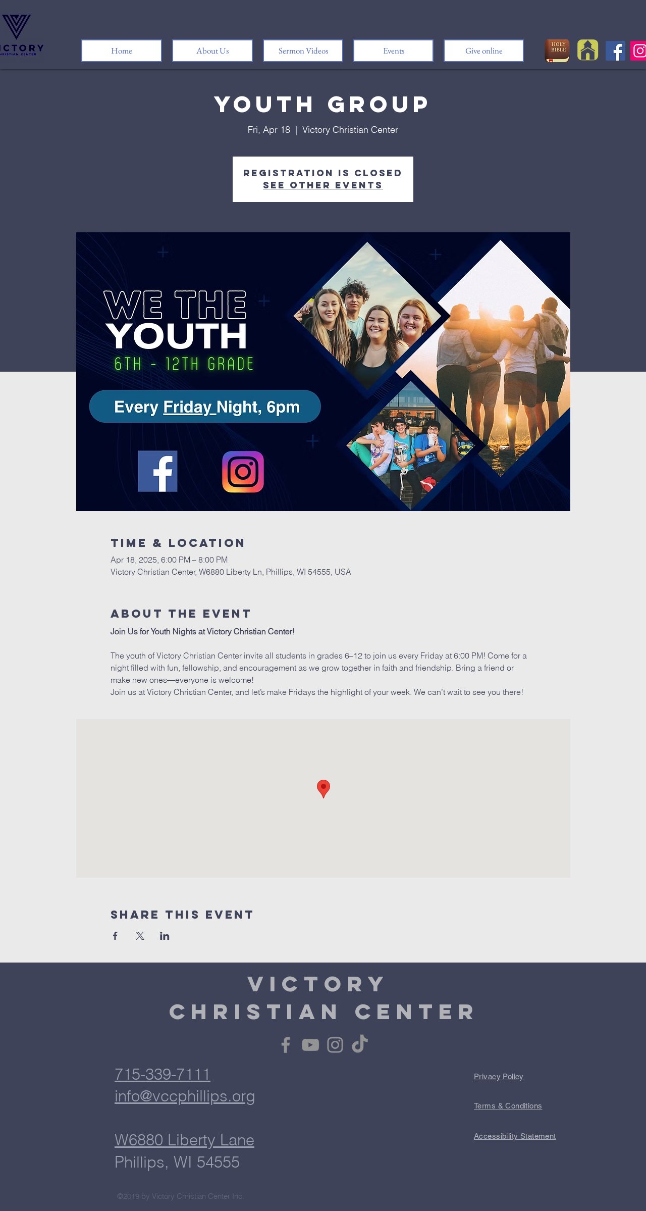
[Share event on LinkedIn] (165, 936)
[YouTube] (310, 1044)
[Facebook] (615, 51)
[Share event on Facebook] (115, 936)
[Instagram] (335, 1044)
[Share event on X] (140, 936)
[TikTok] (359, 1044)
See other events (323, 185)
